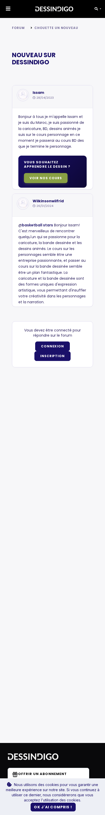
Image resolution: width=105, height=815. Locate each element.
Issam (38, 92)
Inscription (52, 356)
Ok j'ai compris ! (53, 807)
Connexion (52, 346)
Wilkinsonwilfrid (48, 201)
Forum (18, 28)
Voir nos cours (46, 178)
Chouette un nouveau (56, 28)
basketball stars (37, 225)
